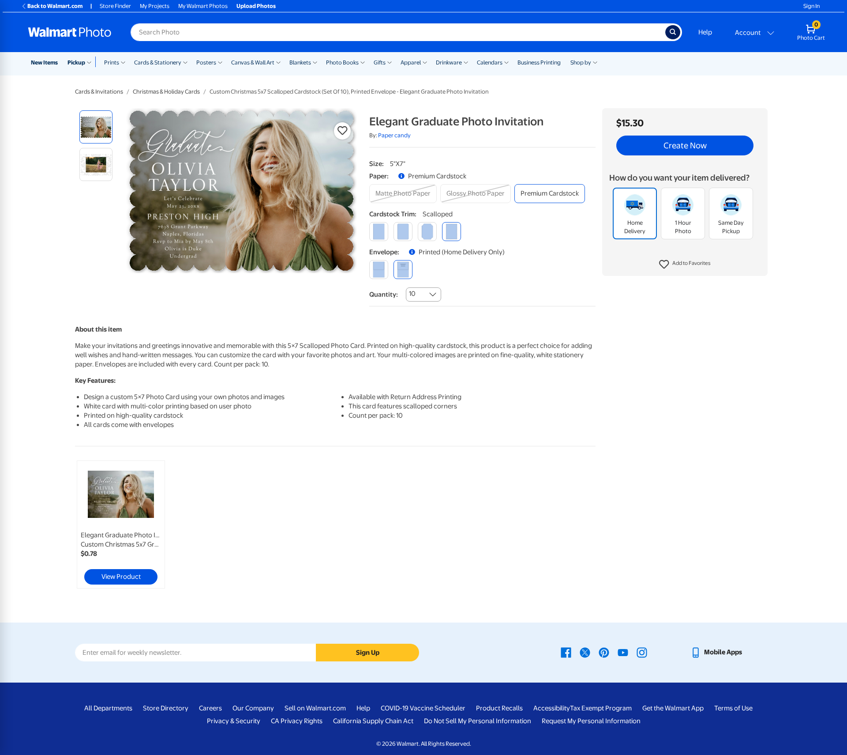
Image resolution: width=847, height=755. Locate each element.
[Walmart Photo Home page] (70, 32)
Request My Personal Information (591, 721)
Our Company (253, 708)
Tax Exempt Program (601, 708)
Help (705, 32)
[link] (121, 524)
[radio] (95, 126)
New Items (44, 62)
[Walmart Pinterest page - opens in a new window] (604, 652)
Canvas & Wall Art (252, 62)
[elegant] (427, 231)
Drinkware (449, 62)
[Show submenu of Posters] (220, 62)
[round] (403, 231)
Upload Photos (256, 6)
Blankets (300, 62)
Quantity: (383, 294)
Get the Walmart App (673, 708)
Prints (111, 62)
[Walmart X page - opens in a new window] (585, 652)
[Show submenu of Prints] (123, 62)
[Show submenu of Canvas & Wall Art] (278, 62)
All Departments (108, 708)
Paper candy (394, 135)
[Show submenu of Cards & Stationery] (185, 62)
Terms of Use (733, 708)
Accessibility (551, 708)
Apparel (411, 62)
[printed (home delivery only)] (403, 269)
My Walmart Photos (203, 6)
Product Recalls (499, 708)
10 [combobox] (412, 294)
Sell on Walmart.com (315, 708)
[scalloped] (451, 231)
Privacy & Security (233, 721)
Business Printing (539, 62)
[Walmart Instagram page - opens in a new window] (642, 652)
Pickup (76, 62)
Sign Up (367, 653)
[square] (378, 231)
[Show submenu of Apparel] (424, 62)
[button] (685, 264)
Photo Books (342, 62)
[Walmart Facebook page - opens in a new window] (566, 652)
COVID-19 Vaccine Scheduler (423, 708)
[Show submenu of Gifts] (389, 62)
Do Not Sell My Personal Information (477, 721)
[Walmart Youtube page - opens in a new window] (623, 652)
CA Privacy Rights (296, 721)
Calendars (489, 62)
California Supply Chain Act (373, 721)
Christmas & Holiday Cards (166, 91)
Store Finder (115, 6)
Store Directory (165, 708)
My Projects (154, 6)
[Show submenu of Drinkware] (465, 62)
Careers (210, 708)
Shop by (580, 62)
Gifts (380, 62)
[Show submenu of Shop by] (595, 62)
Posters (206, 62)
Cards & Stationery (157, 62)
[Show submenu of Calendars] (506, 62)
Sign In (811, 6)
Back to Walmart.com (54, 6)
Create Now (685, 146)
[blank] (378, 269)
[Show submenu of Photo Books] (362, 62)
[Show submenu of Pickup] (91, 62)
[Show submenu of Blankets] (315, 62)
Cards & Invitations (99, 91)
